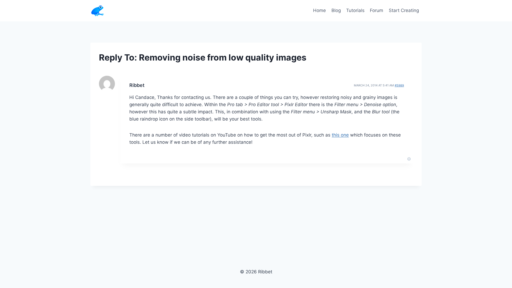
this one (340, 135)
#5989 (399, 85)
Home (319, 10)
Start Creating (404, 10)
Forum (376, 10)
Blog (336, 10)
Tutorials (355, 10)
